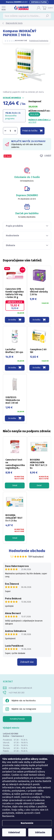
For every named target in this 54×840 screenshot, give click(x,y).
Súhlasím (40, 832)
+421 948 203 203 (16, 692)
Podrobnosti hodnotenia (38, 41)
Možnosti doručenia (40, 121)
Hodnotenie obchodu (27, 551)
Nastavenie (27, 823)
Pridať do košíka (29, 130)
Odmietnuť (14, 832)
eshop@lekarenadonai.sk (20, 688)
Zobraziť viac (27, 662)
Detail (15, 485)
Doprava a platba (39, 2)
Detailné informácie (12, 98)
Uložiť (8, 156)
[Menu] (3, 8)
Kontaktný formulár (17, 719)
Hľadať (47, 16)
